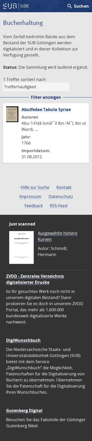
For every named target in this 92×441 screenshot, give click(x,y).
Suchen (78, 6)
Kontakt (64, 187)
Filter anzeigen (46, 97)
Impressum (30, 196)
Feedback (34, 205)
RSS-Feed (58, 205)
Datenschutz (61, 196)
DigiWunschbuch (23, 340)
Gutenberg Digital (24, 410)
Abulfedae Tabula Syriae (46, 109)
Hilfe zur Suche (35, 187)
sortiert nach (33, 79)
